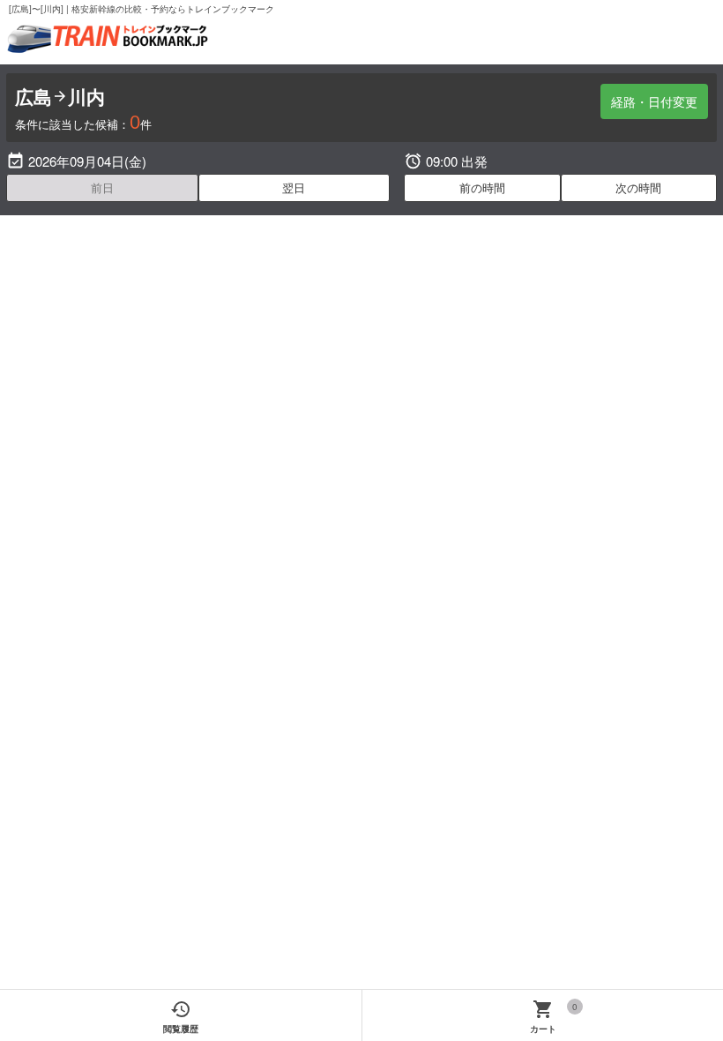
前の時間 (482, 187)
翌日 (293, 187)
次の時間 (638, 187)
